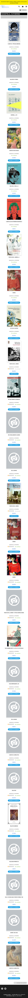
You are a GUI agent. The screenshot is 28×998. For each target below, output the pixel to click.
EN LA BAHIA (14, 470)
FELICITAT (14, 790)
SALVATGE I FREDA (14, 79)
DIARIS (14, 292)
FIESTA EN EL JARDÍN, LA (14, 257)
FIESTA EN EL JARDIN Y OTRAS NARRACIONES (14, 612)
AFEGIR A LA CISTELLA (14, 53)
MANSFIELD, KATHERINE (14, 82)
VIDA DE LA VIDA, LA (14, 186)
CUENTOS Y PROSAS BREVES (14, 43)
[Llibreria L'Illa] (4, 6)
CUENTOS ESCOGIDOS (14, 150)
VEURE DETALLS (14, 373)
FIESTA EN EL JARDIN (14, 363)
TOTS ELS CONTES (14, 328)
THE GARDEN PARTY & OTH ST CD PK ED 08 (14, 648)
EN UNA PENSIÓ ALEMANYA (14, 399)
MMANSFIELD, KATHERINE (14, 260)
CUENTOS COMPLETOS (14, 754)
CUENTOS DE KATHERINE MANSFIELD (14, 221)
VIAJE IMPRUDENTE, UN (14, 683)
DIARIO (14, 541)
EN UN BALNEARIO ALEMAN (14, 434)
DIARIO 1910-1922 (14, 932)
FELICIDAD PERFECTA (14, 861)
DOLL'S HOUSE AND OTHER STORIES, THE (14, 897)
